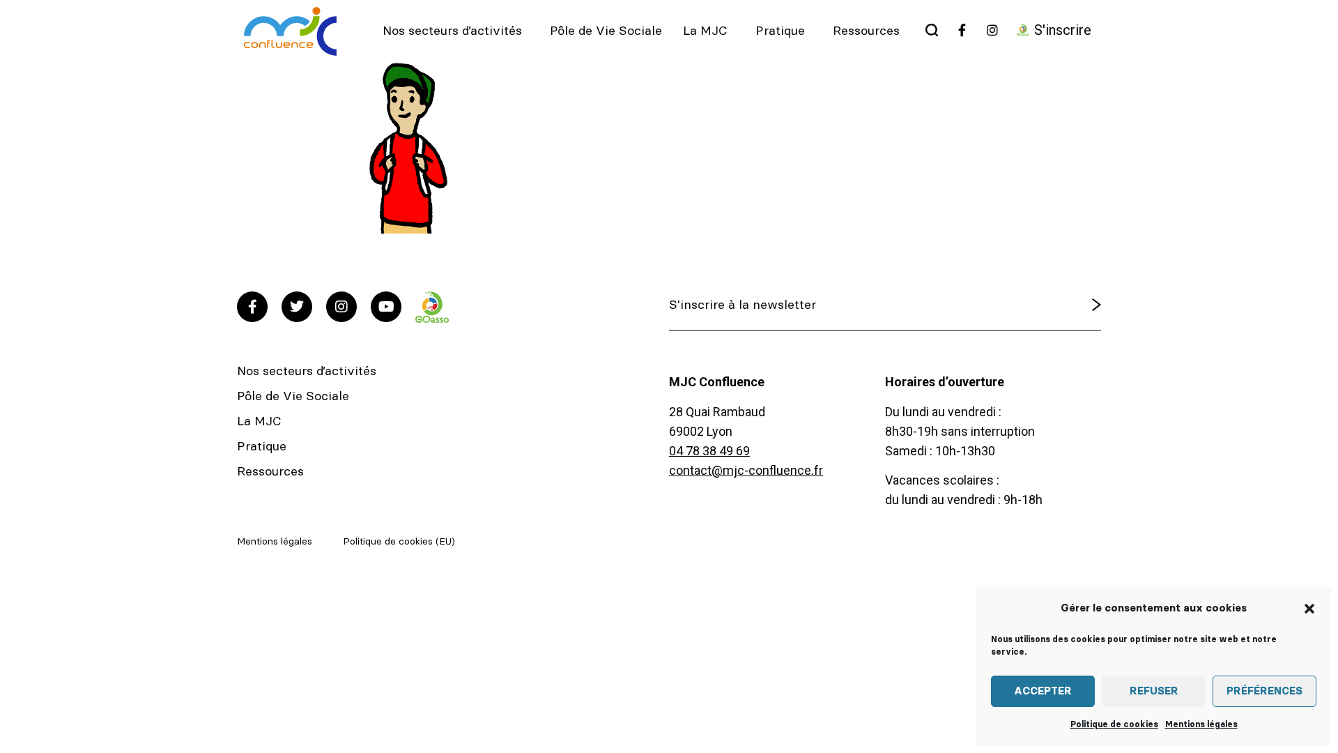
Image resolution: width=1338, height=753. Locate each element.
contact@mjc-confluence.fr (746, 470)
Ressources (866, 31)
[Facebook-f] (252, 306)
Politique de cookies (1114, 724)
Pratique (780, 31)
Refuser (1154, 691)
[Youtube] (386, 306)
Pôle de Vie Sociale (606, 31)
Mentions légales (1201, 724)
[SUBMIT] (1060, 305)
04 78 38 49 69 (709, 450)
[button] (1309, 609)
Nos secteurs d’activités (452, 31)
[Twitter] (297, 306)
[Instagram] (341, 306)
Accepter (1043, 691)
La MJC (705, 31)
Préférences (1264, 691)
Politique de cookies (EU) (399, 542)
